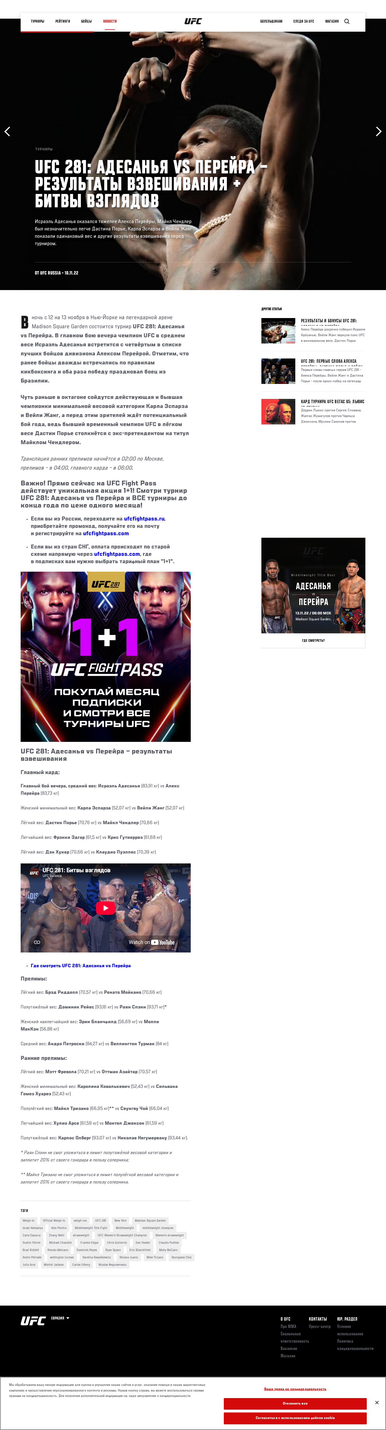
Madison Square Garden (150, 1220)
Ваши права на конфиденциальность (295, 1389)
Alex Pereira (58, 1228)
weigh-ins (80, 1220)
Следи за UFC (303, 21)
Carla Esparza (31, 1235)
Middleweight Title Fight (91, 1228)
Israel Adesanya (33, 1228)
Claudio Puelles (169, 1243)
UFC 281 (100, 1220)
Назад (9, 132)
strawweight (81, 1235)
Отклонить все (295, 1404)
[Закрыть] (377, 1402)
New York (120, 1220)
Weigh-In (28, 1220)
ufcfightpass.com (106, 534)
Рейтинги (62, 21)
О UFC (285, 1319)
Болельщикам (271, 21)
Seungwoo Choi (182, 1257)
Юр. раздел (347, 1319)
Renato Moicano (57, 1250)
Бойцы (86, 21)
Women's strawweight (169, 1235)
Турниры (37, 21)
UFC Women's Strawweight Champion (122, 1235)
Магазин (332, 21)
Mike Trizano (155, 1257)
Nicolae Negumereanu (113, 1265)
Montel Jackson (54, 1265)
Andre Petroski (32, 1257)
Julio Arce (29, 1265)
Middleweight (125, 1228)
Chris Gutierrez (117, 1243)
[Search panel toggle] (347, 21)
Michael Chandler (60, 1243)
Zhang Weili (56, 1235)
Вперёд (377, 132)
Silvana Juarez (129, 1257)
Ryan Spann (113, 1250)
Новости (110, 21)
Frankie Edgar (90, 1243)
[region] (193, 1403)
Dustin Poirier (32, 1243)
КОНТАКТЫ (318, 1319)
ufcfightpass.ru (144, 519)
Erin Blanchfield (140, 1250)
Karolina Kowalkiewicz (97, 1257)
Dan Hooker (143, 1243)
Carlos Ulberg (81, 1265)
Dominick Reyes (87, 1250)
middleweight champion (158, 1228)
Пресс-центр (320, 1326)
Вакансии (289, 1348)
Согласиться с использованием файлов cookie (295, 1418)
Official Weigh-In (54, 1220)
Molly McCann (168, 1250)
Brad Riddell (31, 1250)
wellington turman (62, 1257)
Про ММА (288, 1326)
